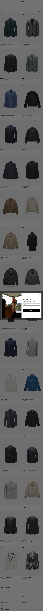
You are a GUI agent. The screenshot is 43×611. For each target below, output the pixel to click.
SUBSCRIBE (31, 310)
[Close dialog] (40, 294)
